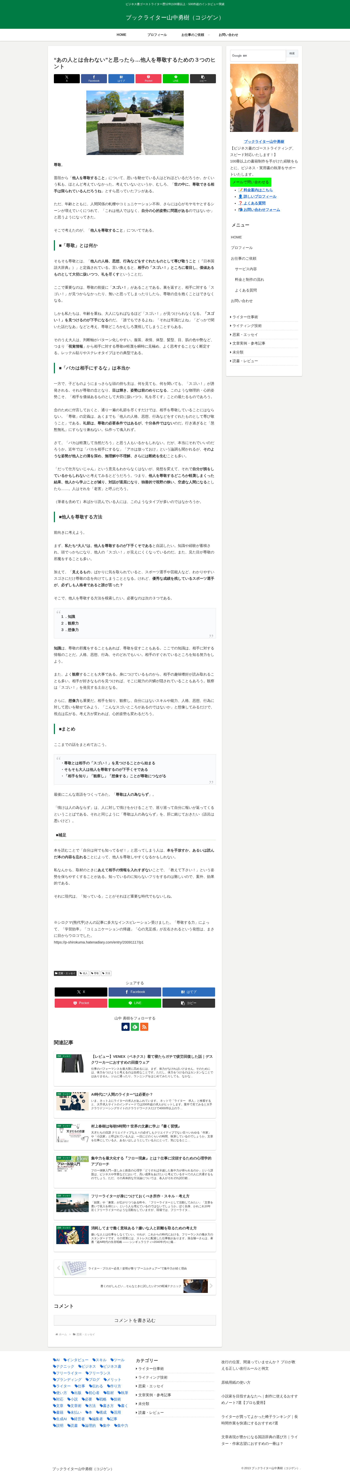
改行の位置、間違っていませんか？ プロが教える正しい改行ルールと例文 (258, 1365)
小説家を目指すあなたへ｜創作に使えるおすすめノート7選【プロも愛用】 (259, 1399)
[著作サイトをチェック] (126, 1027)
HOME (236, 237)
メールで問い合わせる (251, 182)
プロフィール (242, 248)
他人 (85, 973)
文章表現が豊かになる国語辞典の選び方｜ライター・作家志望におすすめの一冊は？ (259, 1440)
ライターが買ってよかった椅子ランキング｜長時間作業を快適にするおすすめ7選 (259, 1420)
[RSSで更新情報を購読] (144, 1027)
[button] (203, 78)
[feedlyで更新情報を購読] (135, 1027)
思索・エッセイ (66, 973)
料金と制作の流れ (249, 280)
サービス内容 (246, 269)
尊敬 (96, 973)
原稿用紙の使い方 (236, 1382)
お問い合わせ (242, 301)
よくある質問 (246, 290)
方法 (107, 973)
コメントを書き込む (135, 1320)
